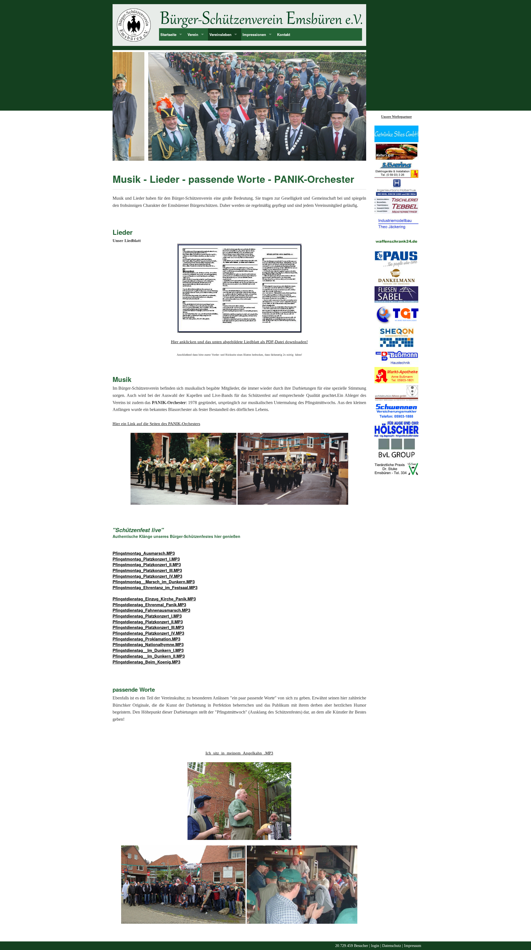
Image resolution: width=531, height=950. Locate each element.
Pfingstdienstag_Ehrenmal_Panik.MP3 (149, 605)
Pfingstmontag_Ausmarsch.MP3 (144, 553)
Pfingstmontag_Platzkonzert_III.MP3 (147, 570)
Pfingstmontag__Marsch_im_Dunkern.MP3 (154, 582)
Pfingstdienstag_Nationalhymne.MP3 (148, 644)
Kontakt (283, 34)
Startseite (168, 34)
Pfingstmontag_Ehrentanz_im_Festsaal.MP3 (155, 587)
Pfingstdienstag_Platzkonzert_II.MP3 (148, 622)
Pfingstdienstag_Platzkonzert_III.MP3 (148, 627)
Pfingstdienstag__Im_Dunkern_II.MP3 (149, 656)
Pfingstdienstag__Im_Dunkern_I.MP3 (148, 650)
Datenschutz (391, 946)
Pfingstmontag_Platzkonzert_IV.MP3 (147, 576)
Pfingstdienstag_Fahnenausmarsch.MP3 (151, 610)
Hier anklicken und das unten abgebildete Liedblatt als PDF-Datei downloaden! (239, 342)
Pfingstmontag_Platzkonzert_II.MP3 (147, 565)
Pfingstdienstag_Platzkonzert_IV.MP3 (148, 633)
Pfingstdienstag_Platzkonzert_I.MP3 (147, 616)
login (375, 946)
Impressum (412, 946)
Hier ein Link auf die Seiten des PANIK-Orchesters (156, 423)
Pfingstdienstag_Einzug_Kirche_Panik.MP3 (154, 599)
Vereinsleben (220, 34)
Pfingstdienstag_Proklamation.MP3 (146, 639)
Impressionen (254, 34)
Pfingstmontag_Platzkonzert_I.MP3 (146, 559)
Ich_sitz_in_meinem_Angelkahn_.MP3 (239, 753)
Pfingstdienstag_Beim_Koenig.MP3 (146, 662)
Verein (193, 34)
